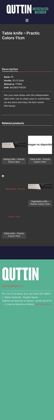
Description (10, 69)
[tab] (10, 69)
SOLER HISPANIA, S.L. (13, 286)
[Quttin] (27, 9)
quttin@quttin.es (43, 304)
